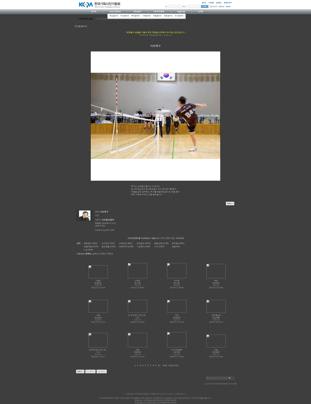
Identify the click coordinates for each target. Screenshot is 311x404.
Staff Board (181, 394)
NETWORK (159, 12)
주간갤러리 (124, 16)
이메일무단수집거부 (158, 394)
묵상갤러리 (113, 16)
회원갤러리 (168, 16)
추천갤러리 (135, 16)
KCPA (93, 12)
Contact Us (171, 394)
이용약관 (129, 394)
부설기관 (181, 12)
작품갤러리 (157, 16)
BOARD (137, 12)
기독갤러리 (146, 16)
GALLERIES (115, 12)
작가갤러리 (179, 16)
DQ (235, 384)
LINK (200, 12)
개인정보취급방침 (141, 394)
